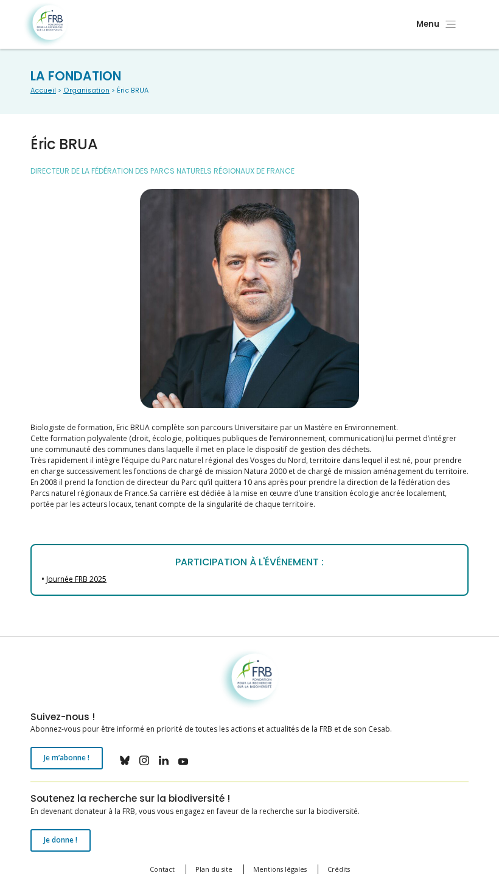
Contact (162, 869)
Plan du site (213, 869)
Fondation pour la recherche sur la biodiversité (46, 25)
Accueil (43, 90)
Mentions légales (280, 869)
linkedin (163, 760)
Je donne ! (60, 840)
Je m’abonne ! (66, 757)
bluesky (124, 760)
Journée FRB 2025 (76, 579)
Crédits (338, 869)
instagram (144, 760)
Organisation (86, 90)
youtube (183, 760)
